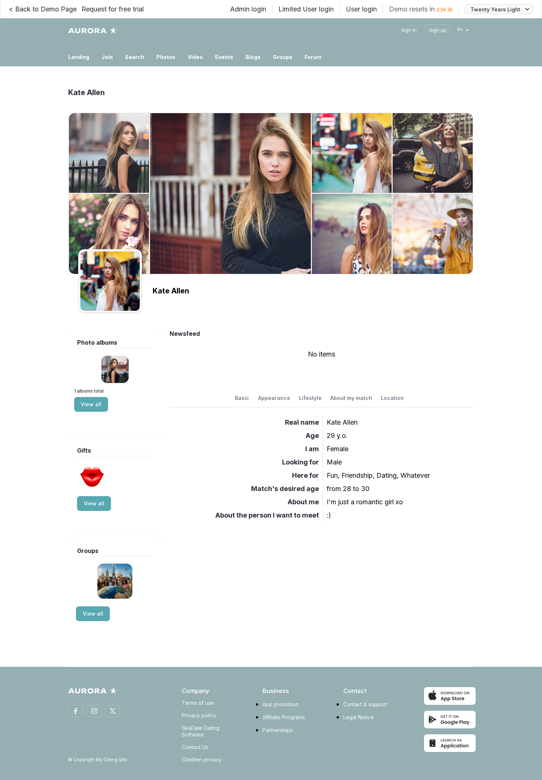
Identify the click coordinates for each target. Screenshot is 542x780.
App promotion (281, 704)
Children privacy (202, 759)
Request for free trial (112, 9)
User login (361, 9)
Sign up (438, 30)
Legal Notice (358, 717)
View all (91, 404)
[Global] (114, 581)
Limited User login (306, 9)
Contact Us (195, 747)
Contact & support (365, 704)
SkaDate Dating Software (200, 731)
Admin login (248, 9)
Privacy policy (199, 715)
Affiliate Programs (284, 717)
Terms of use (198, 703)
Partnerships (278, 730)
